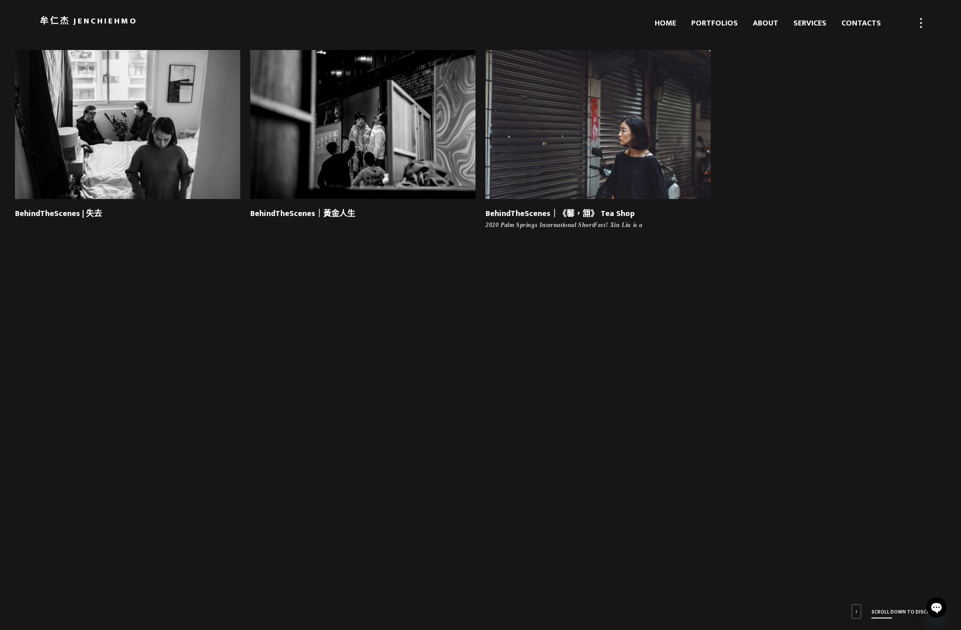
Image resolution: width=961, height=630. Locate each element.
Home (665, 23)
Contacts (861, 23)
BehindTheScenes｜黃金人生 (302, 213)
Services (809, 23)
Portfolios (714, 23)
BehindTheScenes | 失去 (58, 213)
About (765, 23)
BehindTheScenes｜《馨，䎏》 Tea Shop (560, 213)
